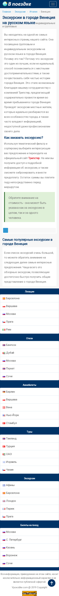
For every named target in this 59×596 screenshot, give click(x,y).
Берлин (10, 391)
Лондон (11, 500)
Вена (9, 407)
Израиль (11, 461)
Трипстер (34, 158)
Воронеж (11, 555)
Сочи (9, 376)
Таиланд (11, 438)
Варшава (11, 306)
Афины (10, 485)
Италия (33, 11)
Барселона (13, 298)
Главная (6, 11)
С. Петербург (14, 539)
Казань (10, 547)
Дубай (10, 352)
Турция (10, 446)
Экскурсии (20, 11)
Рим (8, 329)
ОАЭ (9, 454)
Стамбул (11, 423)
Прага (9, 321)
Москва (11, 313)
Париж (10, 508)
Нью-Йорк (12, 415)
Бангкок (11, 344)
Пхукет (10, 368)
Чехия (9, 469)
